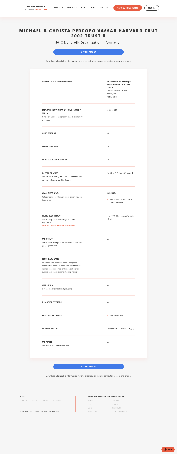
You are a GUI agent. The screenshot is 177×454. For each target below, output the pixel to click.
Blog (83, 7)
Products (72, 7)
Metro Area (92, 411)
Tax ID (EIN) (116, 408)
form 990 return (49, 225)
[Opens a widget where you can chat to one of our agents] (168, 450)
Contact (103, 7)
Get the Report (88, 52)
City (89, 404)
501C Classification (119, 411)
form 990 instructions (66, 225)
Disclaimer (56, 400)
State (90, 408)
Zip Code (115, 400)
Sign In (151, 8)
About (92, 7)
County (115, 404)
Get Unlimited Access (127, 8)
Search (57, 7)
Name (90, 400)
